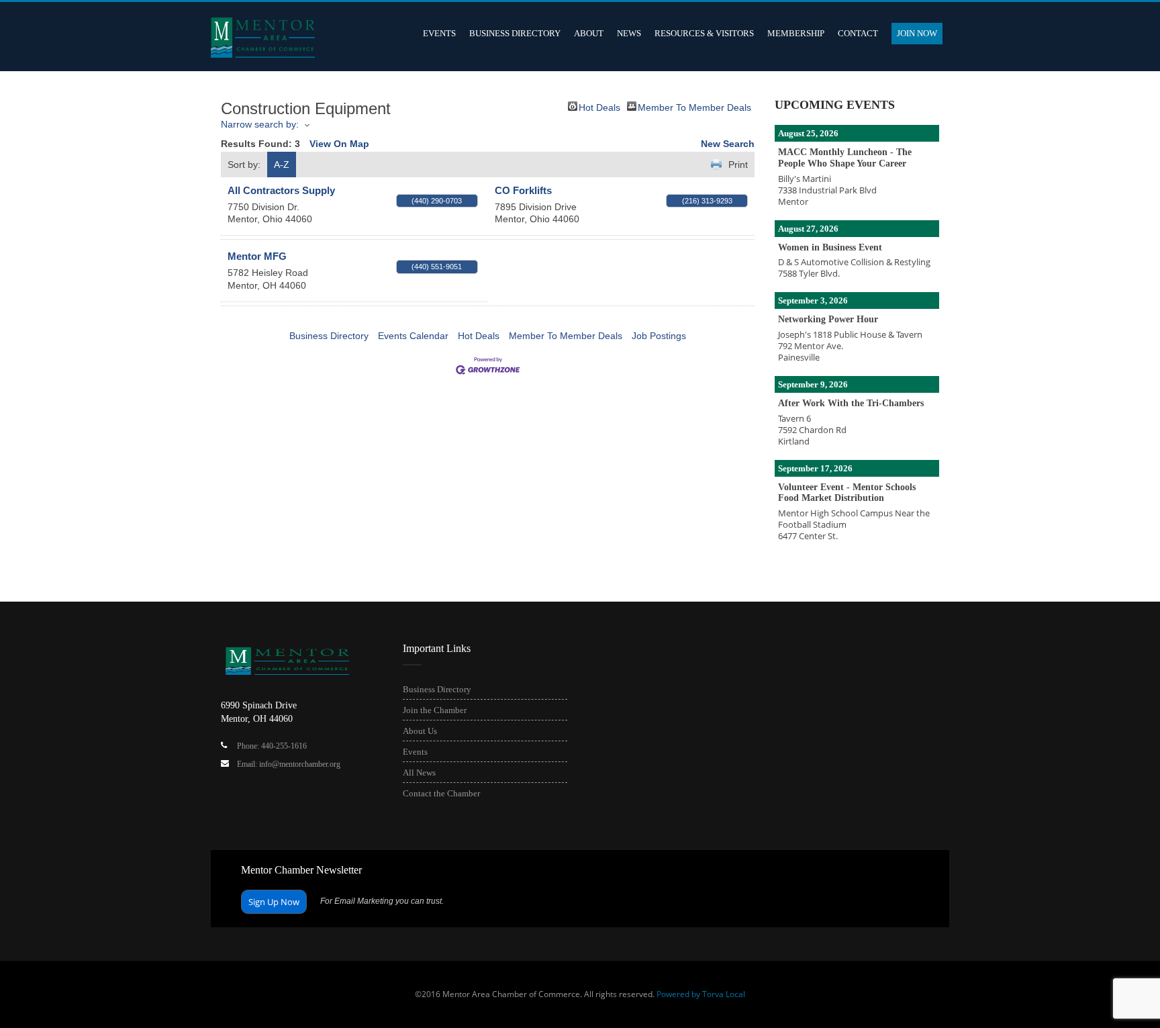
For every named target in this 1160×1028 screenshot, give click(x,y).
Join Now (917, 33)
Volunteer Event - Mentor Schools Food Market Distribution (847, 493)
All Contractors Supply (281, 190)
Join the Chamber (435, 710)
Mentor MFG (257, 256)
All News (419, 772)
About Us (420, 731)
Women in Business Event (830, 247)
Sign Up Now (273, 902)
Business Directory (515, 33)
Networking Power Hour (828, 319)
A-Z (281, 164)
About (588, 33)
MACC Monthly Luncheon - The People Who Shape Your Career (845, 158)
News (629, 33)
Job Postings (659, 335)
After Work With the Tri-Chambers (851, 403)
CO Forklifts (523, 190)
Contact (858, 33)
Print (738, 164)
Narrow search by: (260, 124)
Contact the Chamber (441, 793)
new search (728, 143)
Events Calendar (413, 335)
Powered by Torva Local (701, 994)
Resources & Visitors (704, 33)
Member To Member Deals (694, 106)
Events (439, 33)
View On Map (339, 143)
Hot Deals (599, 106)
